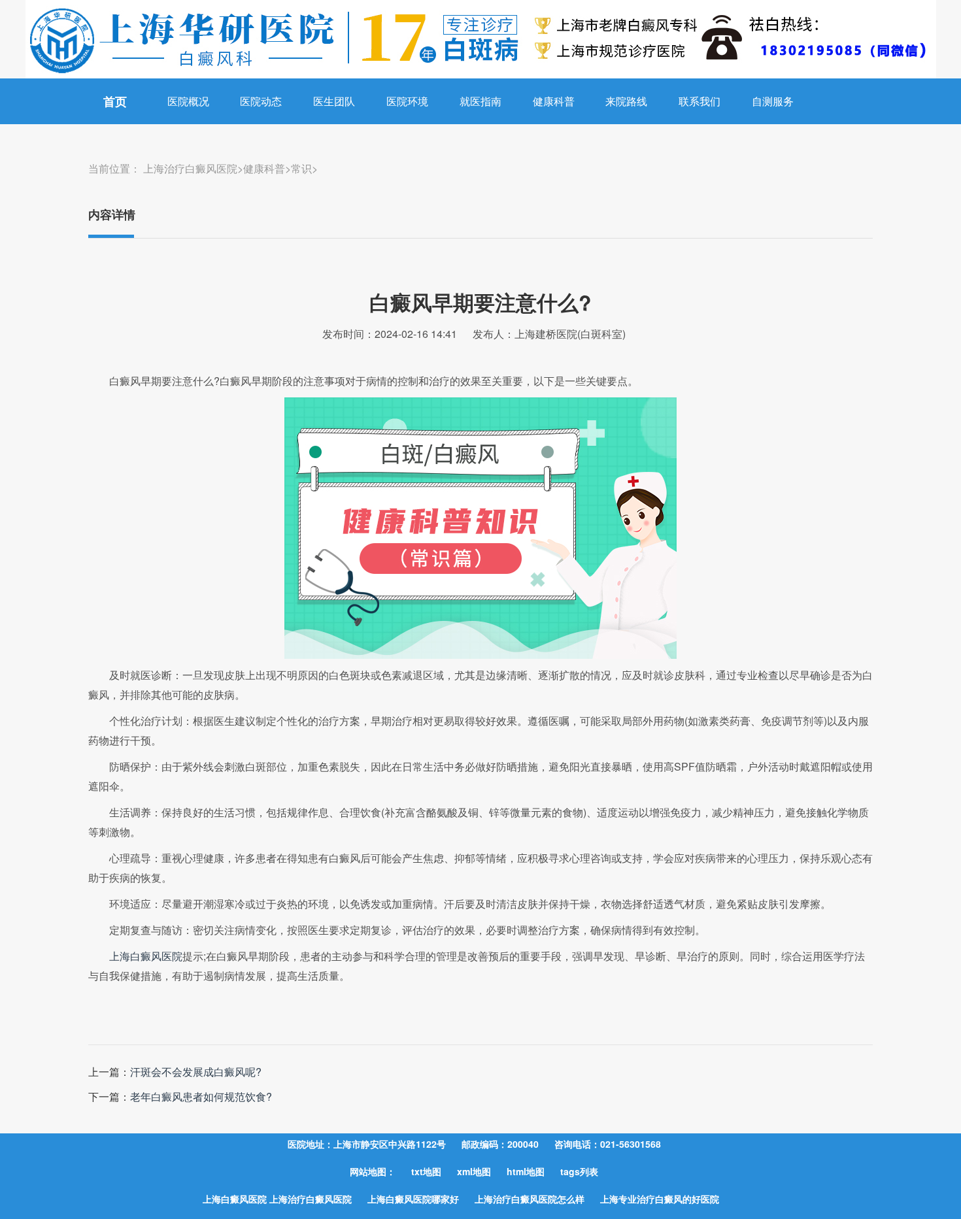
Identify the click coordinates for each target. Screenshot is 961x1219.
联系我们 (699, 101)
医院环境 (407, 101)
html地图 (526, 1171)
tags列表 (579, 1171)
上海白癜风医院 (145, 955)
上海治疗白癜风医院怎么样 (529, 1198)
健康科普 (554, 101)
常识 (301, 168)
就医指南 (480, 101)
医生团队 (334, 101)
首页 (115, 101)
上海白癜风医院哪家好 (413, 1198)
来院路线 (626, 101)
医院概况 (188, 101)
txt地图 (426, 1171)
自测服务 (773, 101)
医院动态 (261, 101)
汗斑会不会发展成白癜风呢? (195, 1071)
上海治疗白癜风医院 (190, 168)
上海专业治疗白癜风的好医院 (659, 1198)
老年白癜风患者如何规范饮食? (201, 1096)
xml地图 (474, 1171)
